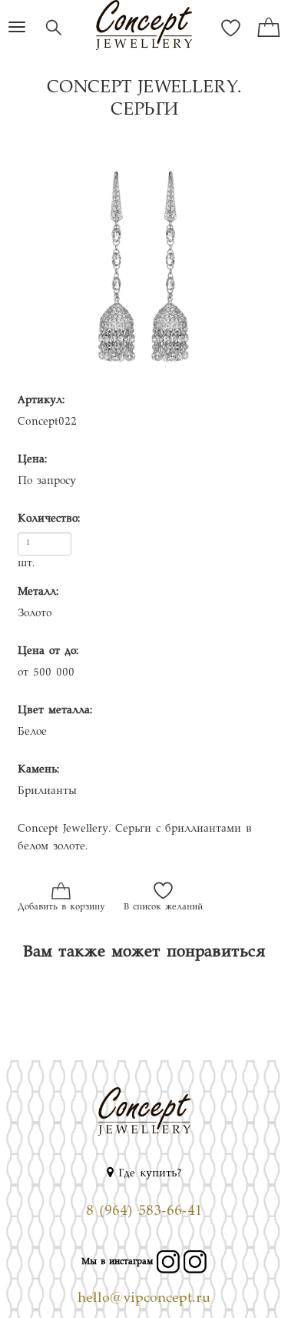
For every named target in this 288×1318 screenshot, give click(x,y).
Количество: (49, 519)
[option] (144, 261)
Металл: (38, 592)
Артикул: (41, 400)
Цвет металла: (55, 711)
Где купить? (148, 1174)
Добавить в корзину (61, 907)
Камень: (38, 770)
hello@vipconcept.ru (144, 1299)
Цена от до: (48, 651)
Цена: (32, 460)
